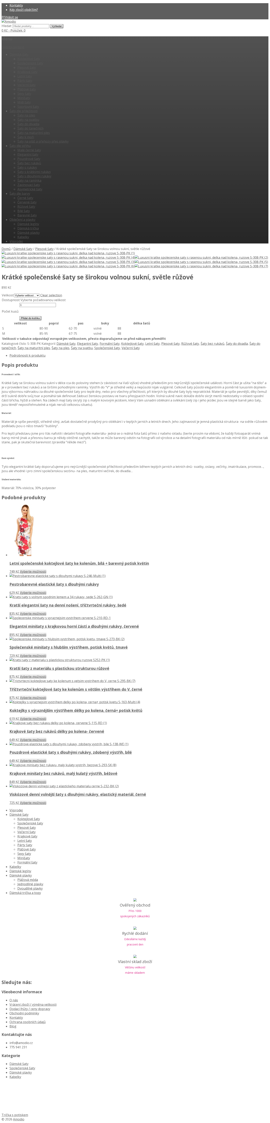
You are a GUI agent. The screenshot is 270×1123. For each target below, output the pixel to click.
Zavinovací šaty (28, 185)
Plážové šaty (26, 89)
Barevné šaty (27, 215)
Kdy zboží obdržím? (23, 10)
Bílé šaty (23, 211)
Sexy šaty (24, 93)
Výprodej (16, 241)
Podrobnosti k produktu (27, 355)
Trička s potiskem (15, 1115)
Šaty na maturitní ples (33, 133)
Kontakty (16, 5)
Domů (6, 249)
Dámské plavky (28, 232)
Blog (12, 1026)
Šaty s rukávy (27, 167)
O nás (13, 1000)
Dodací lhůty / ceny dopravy (29, 1009)
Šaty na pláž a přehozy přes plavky (43, 141)
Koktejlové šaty (28, 59)
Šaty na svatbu (28, 119)
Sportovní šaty (28, 106)
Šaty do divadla (28, 124)
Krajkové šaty (27, 72)
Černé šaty (25, 198)
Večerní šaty (26, 85)
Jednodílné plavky (30, 884)
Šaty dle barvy (19, 193)
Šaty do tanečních (30, 128)
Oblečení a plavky (22, 219)
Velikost (8, 295)
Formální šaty (110, 343)
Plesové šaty (26, 67)
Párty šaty (24, 80)
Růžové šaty (26, 206)
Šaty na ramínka (29, 180)
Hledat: (7, 26)
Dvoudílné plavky (30, 888)
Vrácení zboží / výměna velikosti (33, 1004)
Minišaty (23, 98)
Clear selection (51, 295)
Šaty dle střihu (20, 146)
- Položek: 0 (13, 30)
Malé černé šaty (29, 150)
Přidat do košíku (30, 318)
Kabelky (23, 237)
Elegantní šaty (27, 154)
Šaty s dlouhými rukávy (34, 176)
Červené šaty (27, 202)
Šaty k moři (25, 137)
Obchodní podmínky (24, 1013)
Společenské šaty (30, 63)
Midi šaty (24, 102)
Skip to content (13, 47)
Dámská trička (28, 228)
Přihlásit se (10, 17)
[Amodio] (9, 21)
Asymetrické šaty (29, 189)
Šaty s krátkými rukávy (34, 172)
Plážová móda (27, 880)
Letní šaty (24, 76)
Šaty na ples (26, 115)
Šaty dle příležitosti (23, 111)
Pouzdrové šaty (28, 159)
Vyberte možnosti (33, 571)
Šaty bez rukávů (29, 163)
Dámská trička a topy (25, 893)
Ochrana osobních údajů (27, 1022)
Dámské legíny (28, 224)
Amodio (18, 1119)
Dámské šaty (18, 54)
